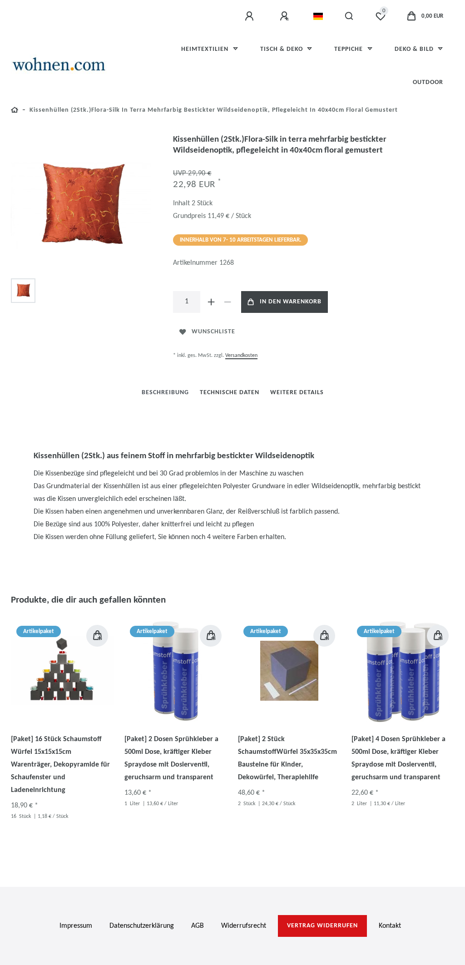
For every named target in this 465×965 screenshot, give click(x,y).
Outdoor (428, 82)
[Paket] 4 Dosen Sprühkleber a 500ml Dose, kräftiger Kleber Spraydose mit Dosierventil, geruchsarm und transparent (398, 758)
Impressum (75, 926)
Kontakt (390, 926)
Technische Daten (229, 392)
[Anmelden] (250, 16)
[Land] (318, 16)
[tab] (165, 392)
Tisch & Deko (282, 49)
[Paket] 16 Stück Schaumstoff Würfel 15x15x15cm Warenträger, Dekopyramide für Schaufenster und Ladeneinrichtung (60, 765)
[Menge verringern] (227, 302)
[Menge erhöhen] (211, 302)
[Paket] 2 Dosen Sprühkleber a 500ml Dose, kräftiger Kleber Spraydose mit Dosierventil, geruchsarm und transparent (171, 758)
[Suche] (349, 16)
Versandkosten (241, 355)
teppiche (349, 49)
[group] (62, 670)
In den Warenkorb (291, 301)
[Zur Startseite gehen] (15, 111)
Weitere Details (297, 392)
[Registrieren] (285, 16)
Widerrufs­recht (243, 926)
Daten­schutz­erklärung (141, 926)
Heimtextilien (205, 49)
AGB (197, 926)
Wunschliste (213, 331)
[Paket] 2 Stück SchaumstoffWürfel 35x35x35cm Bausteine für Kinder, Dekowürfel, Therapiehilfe (287, 758)
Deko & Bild (415, 49)
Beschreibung (165, 392)
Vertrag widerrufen (322, 925)
